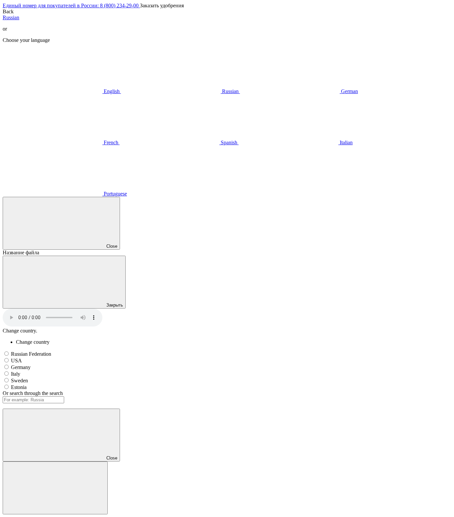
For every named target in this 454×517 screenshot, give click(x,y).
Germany (21, 367)
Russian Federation (31, 354)
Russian (11, 17)
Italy (15, 374)
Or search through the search (33, 393)
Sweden (19, 380)
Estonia (19, 387)
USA (16, 360)
